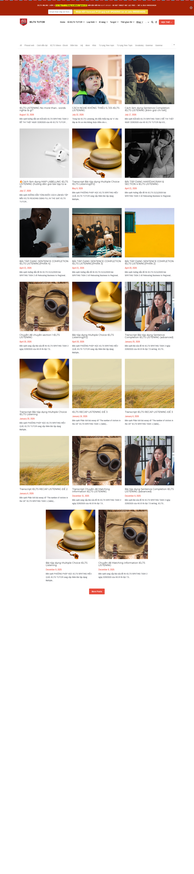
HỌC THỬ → (166, 22)
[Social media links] (156, 22)
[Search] (152, 22)
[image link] (23, 22)
